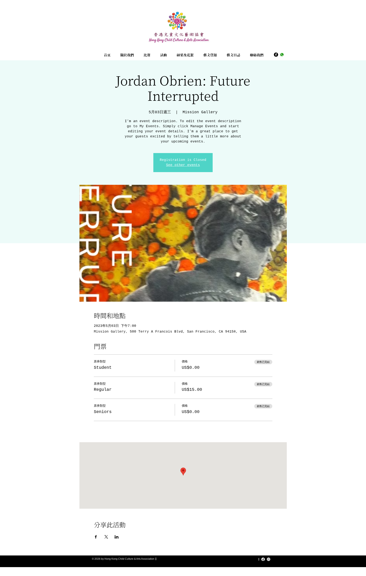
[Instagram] (268, 559)
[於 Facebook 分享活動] (96, 537)
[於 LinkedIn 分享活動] (117, 537)
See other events (183, 165)
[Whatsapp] (282, 54)
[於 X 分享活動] (106, 537)
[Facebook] (276, 54)
